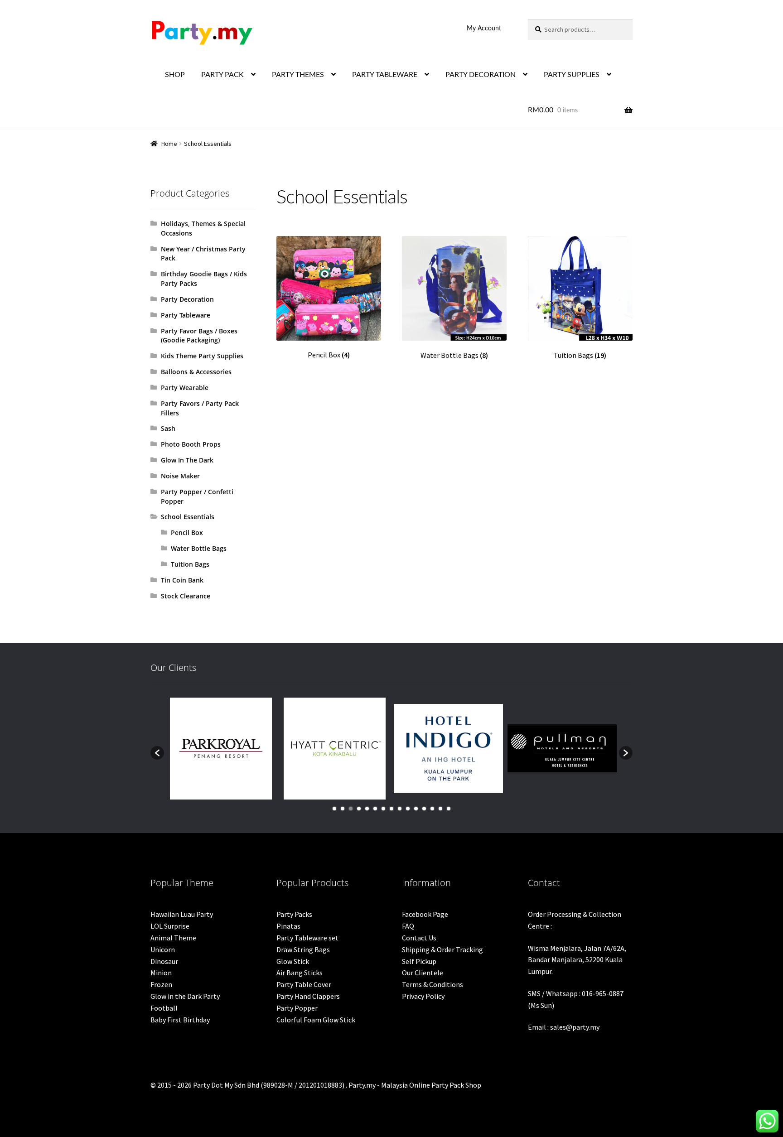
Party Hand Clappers (308, 996)
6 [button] (375, 808)
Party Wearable (184, 387)
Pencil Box (187, 532)
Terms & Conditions (432, 984)
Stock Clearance (185, 596)
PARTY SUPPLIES (571, 74)
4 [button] (359, 808)
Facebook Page (425, 914)
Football (164, 1007)
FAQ (408, 925)
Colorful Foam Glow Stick (315, 1019)
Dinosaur (164, 961)
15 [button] (448, 808)
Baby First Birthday (180, 1019)
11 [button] (416, 808)
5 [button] (367, 808)
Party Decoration (187, 299)
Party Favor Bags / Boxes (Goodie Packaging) (199, 336)
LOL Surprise (169, 925)
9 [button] (399, 808)
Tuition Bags (190, 564)
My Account (484, 28)
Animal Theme (173, 937)
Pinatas (288, 925)
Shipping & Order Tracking (442, 949)
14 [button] (440, 808)
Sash (168, 428)
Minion (161, 972)
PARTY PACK (222, 74)
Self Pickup (419, 961)
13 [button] (432, 808)
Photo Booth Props (191, 444)
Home (169, 144)
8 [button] (391, 808)
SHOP (175, 74)
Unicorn (162, 949)
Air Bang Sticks (299, 972)
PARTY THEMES (298, 74)
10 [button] (408, 808)
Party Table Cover (303, 984)
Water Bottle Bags (199, 548)
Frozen (161, 984)
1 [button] (334, 808)
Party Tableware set (307, 937)
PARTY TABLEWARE (384, 74)
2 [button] (342, 808)
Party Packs (294, 914)
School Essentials (187, 516)
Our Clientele (422, 972)
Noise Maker (180, 476)
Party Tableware (185, 315)
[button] (157, 753)
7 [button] (383, 808)
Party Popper (297, 1007)
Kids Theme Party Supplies (202, 356)
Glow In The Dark (187, 460)
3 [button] (350, 808)
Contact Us (419, 937)
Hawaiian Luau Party (181, 914)
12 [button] (424, 808)
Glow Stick (292, 961)
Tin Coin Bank (182, 580)
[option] (221, 749)
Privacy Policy (423, 996)
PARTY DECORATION (480, 74)
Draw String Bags (303, 949)
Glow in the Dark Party (185, 996)
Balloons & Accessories (196, 371)
